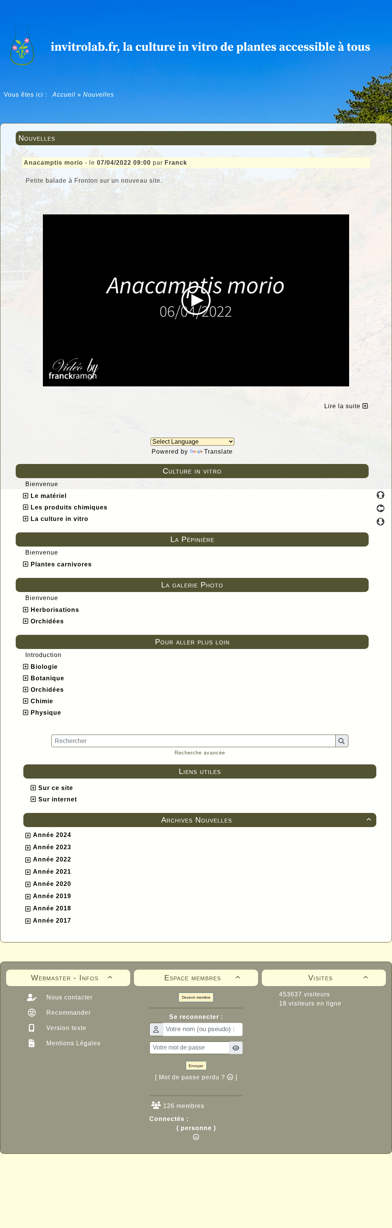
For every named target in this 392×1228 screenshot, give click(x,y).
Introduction (43, 655)
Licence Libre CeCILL (232, 1177)
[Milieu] (380, 508)
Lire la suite (343, 406)
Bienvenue (41, 484)
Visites (338, 977)
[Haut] (380, 495)
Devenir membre (196, 997)
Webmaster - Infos (72, 977)
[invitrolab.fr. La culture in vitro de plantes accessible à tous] (196, 44)
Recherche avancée (200, 753)
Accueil (64, 94)
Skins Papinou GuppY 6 (164, 1177)
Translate (218, 451)
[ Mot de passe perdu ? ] (196, 1077)
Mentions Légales (72, 1043)
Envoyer (196, 1066)
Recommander (67, 1012)
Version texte (65, 1028)
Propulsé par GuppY (135, 1168)
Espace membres (202, 977)
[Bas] (380, 522)
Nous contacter (68, 997)
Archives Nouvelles (266, 820)
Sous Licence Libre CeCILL (245, 1168)
